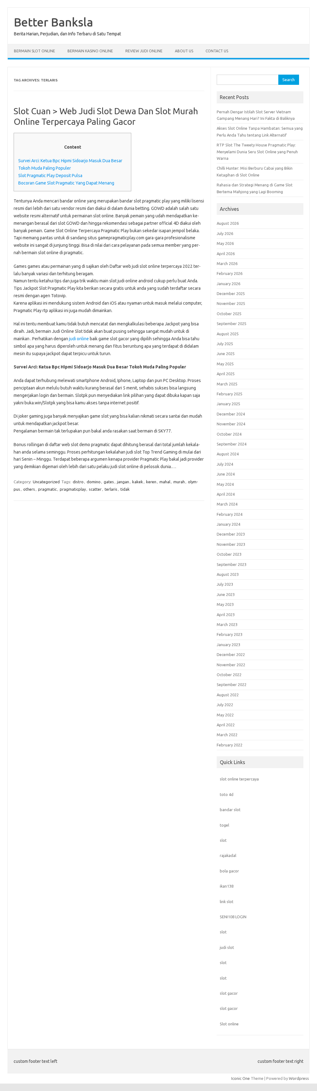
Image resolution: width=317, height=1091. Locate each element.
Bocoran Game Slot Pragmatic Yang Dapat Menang (66, 182)
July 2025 (225, 343)
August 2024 (228, 454)
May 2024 (225, 484)
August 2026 (228, 223)
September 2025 (231, 323)
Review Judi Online (144, 51)
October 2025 (229, 313)
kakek (137, 482)
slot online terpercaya (239, 779)
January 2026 (228, 283)
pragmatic (47, 489)
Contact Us (217, 51)
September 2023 (231, 564)
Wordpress (299, 1078)
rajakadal (228, 855)
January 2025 (228, 404)
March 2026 (227, 263)
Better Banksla (53, 21)
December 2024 (231, 414)
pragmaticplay (73, 489)
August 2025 (228, 334)
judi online (79, 338)
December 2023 (231, 534)
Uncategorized (46, 482)
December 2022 (231, 654)
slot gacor (229, 993)
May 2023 (225, 604)
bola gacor (229, 871)
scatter (95, 489)
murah (179, 482)
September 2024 (231, 444)
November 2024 (231, 424)
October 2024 (229, 434)
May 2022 (225, 715)
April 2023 (226, 614)
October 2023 (229, 554)
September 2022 (231, 684)
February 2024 (229, 514)
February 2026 (229, 273)
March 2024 (227, 504)
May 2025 (225, 364)
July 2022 (225, 704)
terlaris (111, 489)
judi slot (227, 947)
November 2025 (231, 303)
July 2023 (225, 584)
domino (94, 482)
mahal (164, 482)
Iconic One (240, 1078)
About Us (184, 51)
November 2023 (231, 544)
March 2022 (227, 734)
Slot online (229, 1024)
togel (224, 825)
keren (151, 482)
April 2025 (226, 374)
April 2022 (226, 725)
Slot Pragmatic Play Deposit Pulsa (50, 175)
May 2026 (225, 243)
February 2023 (229, 634)
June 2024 (226, 474)
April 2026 (226, 253)
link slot (226, 901)
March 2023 (227, 624)
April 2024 (226, 494)
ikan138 (226, 886)
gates (109, 482)
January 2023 (228, 644)
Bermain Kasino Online (90, 51)
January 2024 (228, 524)
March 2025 (227, 384)
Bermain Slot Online (34, 51)
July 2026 (225, 233)
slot (223, 840)
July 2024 (225, 464)
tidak (125, 489)
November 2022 (231, 665)
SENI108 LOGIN (233, 917)
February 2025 (229, 394)
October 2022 (229, 674)
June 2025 (226, 353)
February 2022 (229, 745)
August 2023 (228, 574)
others (29, 489)
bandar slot (230, 809)
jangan (123, 482)
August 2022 (228, 695)
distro (78, 482)
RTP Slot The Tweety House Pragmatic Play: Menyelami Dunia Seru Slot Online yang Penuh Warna (257, 151)
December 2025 (231, 293)
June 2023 (226, 594)
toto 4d (226, 794)
